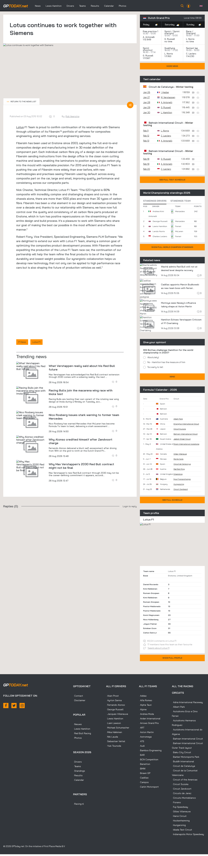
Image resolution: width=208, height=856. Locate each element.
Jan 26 (146, 92)
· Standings (79, 770)
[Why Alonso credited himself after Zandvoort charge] (31, 439)
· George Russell (115, 709)
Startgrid (190, 33)
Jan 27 (146, 97)
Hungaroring (179, 484)
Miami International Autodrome (186, 444)
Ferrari (178, 226)
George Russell (160, 221)
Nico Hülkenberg (150, 619)
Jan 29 (146, 107)
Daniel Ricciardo (150, 584)
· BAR (142, 754)
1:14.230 (190, 56)
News (38, 5)
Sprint (167, 31)
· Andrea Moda (146, 714)
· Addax (143, 695)
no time (168, 41)
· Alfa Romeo (145, 700)
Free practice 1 (150, 31)
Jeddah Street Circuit (182, 439)
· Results (78, 775)
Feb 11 (146, 130)
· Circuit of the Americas (184, 779)
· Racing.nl (78, 803)
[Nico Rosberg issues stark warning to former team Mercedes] (31, 415)
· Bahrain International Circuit (187, 738)
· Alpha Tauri (145, 704)
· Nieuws (77, 724)
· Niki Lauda (112, 736)
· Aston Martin (146, 732)
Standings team (180, 200)
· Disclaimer (79, 700)
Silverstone (178, 474)
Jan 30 (146, 112)
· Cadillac (144, 777)
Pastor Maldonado (152, 606)
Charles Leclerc (160, 236)
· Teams (77, 766)
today (15, 5)
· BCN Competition (148, 759)
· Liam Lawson (113, 723)
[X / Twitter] (14, 705)
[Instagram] (22, 705)
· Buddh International (183, 761)
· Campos (144, 782)
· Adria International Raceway (187, 702)
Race (188, 31)
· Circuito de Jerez (181, 793)
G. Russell (169, 39)
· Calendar (78, 779)
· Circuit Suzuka (180, 784)
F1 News (22, 342)
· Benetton (144, 764)
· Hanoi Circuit (179, 816)
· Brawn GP (144, 773)
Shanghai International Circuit (186, 424)
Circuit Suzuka (180, 429)
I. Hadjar (165, 92)
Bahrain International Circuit (166, 122)
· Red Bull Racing (82, 733)
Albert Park (178, 419)
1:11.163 (168, 56)
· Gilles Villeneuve (181, 811)
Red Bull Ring (179, 469)
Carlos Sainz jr (150, 632)
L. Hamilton (166, 112)
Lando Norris (159, 231)
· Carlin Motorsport (149, 786)
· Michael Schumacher (117, 727)
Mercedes (180, 211)
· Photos (77, 737)
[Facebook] (5, 705)
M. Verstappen (168, 97)
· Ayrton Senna (114, 700)
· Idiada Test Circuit (182, 829)
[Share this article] (130, 105)
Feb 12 (146, 135)
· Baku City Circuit (181, 752)
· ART (141, 727)
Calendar (109, 5)
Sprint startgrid (172, 32)
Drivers (70, 5)
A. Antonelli (149, 37)
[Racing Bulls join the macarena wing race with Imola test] (31, 390)
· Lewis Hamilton (81, 728)
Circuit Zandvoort (181, 489)
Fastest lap (192, 48)
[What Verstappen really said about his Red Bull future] (31, 366)
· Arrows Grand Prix (149, 723)
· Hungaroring (179, 825)
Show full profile (172, 658)
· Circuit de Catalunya (183, 766)
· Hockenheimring (181, 820)
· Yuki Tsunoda (113, 745)
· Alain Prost (112, 695)
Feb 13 (146, 140)
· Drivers (77, 761)
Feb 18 (146, 159)
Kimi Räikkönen (150, 589)
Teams (82, 5)
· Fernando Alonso (115, 704)
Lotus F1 (36, 342)
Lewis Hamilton (54, 5)
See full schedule (172, 500)
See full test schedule (172, 179)
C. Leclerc (191, 53)
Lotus (20, 127)
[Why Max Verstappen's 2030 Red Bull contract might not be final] (31, 466)
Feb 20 (146, 169)
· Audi (142, 745)
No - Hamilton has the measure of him (166, 362)
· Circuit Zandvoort (181, 788)
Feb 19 (146, 164)
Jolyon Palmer (150, 624)
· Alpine (143, 709)
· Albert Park (178, 706)
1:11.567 (147, 58)
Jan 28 (146, 102)
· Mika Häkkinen (114, 732)
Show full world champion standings (172, 247)
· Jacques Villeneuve (117, 714)
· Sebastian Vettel (115, 741)
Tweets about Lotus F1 (158, 648)
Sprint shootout (148, 49)
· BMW (142, 768)
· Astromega (145, 736)
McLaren (179, 231)
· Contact (78, 695)
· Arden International (149, 718)
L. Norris (190, 39)
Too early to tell (155, 367)
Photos (122, 5)
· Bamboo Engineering (150, 750)
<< (21, 101)
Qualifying (169, 48)
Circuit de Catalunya (161, 86)
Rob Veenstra (72, 116)
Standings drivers (154, 200)
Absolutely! (153, 357)
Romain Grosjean (151, 593)
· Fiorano (176, 802)
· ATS (141, 741)
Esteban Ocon (149, 628)
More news (172, 66)
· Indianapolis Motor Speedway (188, 834)
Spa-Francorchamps (182, 479)
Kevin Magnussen (151, 615)
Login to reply (130, 506)
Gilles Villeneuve (180, 454)
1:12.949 (147, 39)
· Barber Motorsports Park (185, 756)
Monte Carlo (178, 459)
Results (95, 5)
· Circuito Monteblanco (184, 797)
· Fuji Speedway (180, 806)
